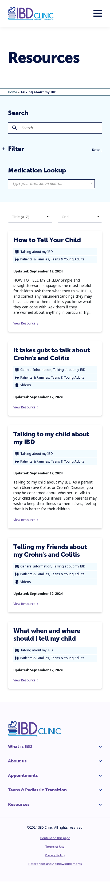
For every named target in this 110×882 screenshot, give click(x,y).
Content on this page (55, 838)
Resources (19, 804)
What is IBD (20, 746)
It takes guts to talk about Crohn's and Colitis (51, 354)
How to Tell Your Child (47, 240)
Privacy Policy (55, 855)
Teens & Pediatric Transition (37, 789)
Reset (97, 149)
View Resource (24, 323)
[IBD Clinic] (30, 13)
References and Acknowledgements (55, 864)
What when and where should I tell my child (46, 634)
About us (17, 760)
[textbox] (51, 183)
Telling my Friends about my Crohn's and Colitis (50, 550)
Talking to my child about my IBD (51, 438)
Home (12, 92)
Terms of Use (55, 846)
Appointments (23, 775)
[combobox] (51, 183)
